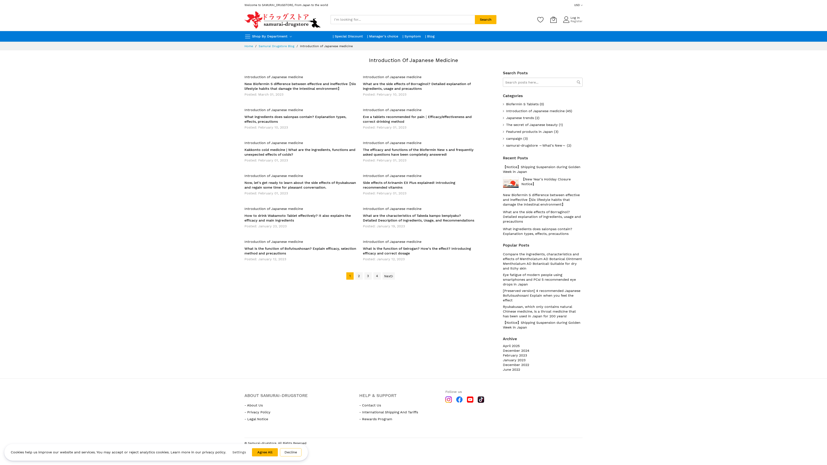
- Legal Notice (256, 419)
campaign (514, 138)
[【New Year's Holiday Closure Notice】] (511, 183)
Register (577, 21)
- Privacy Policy (257, 412)
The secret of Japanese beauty (532, 125)
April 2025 (511, 346)
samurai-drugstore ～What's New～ (536, 145)
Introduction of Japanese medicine (273, 77)
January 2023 (514, 360)
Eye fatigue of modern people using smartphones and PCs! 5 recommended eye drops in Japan (539, 279)
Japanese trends (520, 118)
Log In (575, 17)
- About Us (253, 405)
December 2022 (516, 365)
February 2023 (515, 355)
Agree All (264, 452)
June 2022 (511, 369)
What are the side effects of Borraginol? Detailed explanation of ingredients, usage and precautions (542, 216)
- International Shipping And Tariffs (388, 412)
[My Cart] (553, 19)
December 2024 (516, 351)
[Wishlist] (540, 19)
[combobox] (403, 19)
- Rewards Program (375, 419)
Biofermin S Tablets (522, 104)
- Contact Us (370, 405)
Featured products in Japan (529, 132)
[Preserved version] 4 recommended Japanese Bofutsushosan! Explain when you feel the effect (541, 295)
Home (248, 46)
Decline (290, 452)
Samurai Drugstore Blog (276, 46)
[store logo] (282, 19)
